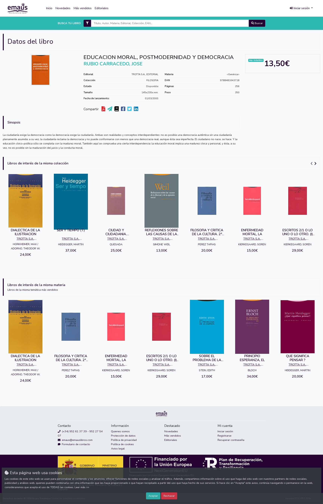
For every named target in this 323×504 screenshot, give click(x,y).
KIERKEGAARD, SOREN (252, 244)
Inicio (49, 8)
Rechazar (169, 496)
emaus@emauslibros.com (77, 440)
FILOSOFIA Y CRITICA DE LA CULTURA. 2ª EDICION (206, 234)
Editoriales (101, 8)
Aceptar (153, 496)
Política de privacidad (124, 440)
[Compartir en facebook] (123, 109)
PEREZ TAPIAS (207, 244)
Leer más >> (82, 487)
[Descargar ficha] (103, 109)
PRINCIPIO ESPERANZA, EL (252, 358)
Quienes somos (120, 431)
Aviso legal (118, 448)
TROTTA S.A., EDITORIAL (145, 74)
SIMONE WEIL (161, 244)
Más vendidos (82, 8)
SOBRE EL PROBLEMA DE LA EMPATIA (207, 360)
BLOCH (252, 370)
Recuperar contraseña (231, 440)
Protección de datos (123, 435)
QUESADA (116, 244)
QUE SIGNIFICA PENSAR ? (297, 358)
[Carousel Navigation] (314, 163)
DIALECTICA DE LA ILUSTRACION (25, 232)
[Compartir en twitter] (129, 109)
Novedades (62, 8)
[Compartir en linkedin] (136, 109)
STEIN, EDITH (207, 370)
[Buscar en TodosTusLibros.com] (116, 109)
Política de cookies (122, 444)
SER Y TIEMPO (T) (71, 230)
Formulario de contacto (75, 444)
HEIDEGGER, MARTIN (71, 244)
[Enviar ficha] (110, 109)
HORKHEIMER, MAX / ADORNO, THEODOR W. (25, 246)
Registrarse (224, 435)
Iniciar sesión (225, 431)
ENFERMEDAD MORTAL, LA (252, 232)
